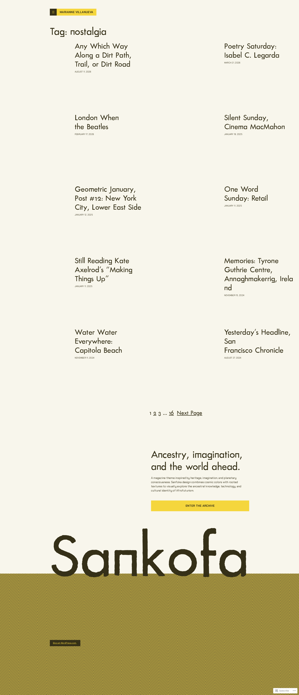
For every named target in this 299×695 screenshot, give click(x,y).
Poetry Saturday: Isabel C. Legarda (251, 51)
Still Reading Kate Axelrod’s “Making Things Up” (103, 269)
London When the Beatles (97, 122)
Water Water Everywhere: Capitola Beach (98, 341)
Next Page (189, 412)
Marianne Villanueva (76, 12)
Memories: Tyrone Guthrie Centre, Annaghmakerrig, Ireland (258, 274)
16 (171, 412)
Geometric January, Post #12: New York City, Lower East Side (108, 198)
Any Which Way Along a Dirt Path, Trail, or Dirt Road (103, 55)
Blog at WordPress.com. (65, 643)
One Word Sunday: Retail (246, 194)
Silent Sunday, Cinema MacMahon (254, 122)
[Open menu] (53, 12)
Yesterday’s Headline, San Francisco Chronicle (257, 341)
